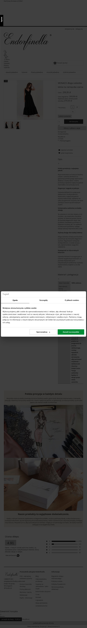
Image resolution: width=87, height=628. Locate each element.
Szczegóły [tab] (43, 300)
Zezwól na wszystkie (71, 332)
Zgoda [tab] (15, 300)
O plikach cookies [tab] (72, 300)
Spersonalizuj (41, 332)
